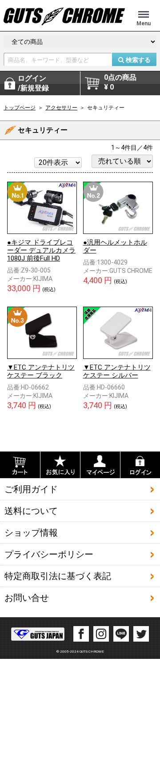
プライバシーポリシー (48, 554)
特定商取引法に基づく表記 (57, 576)
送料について (31, 511)
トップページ (20, 108)
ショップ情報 (31, 532)
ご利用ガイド (31, 489)
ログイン (33, 83)
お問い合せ (26, 597)
